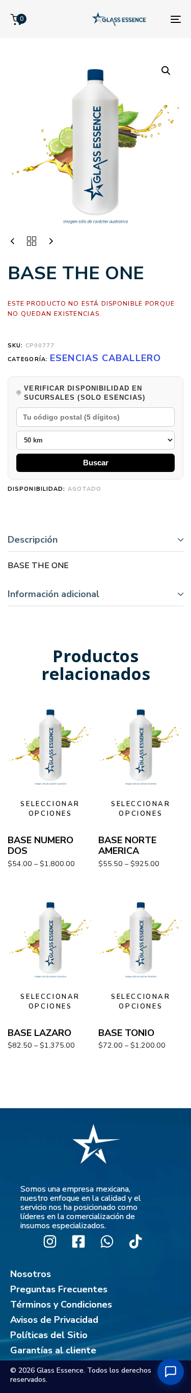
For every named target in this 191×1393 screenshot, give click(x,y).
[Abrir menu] (170, 1371)
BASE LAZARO (39, 1033)
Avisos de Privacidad (54, 1320)
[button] (166, 71)
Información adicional (53, 594)
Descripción (33, 540)
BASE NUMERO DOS (40, 845)
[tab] (95, 540)
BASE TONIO (126, 1033)
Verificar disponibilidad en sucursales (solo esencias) (84, 392)
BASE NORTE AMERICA (127, 845)
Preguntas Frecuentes (58, 1289)
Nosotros (30, 1274)
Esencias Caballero (105, 358)
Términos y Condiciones (61, 1304)
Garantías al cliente (53, 1350)
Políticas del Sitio (49, 1335)
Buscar (95, 462)
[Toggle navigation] (176, 19)
